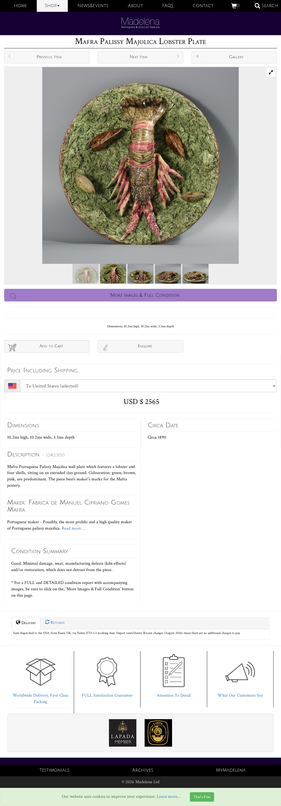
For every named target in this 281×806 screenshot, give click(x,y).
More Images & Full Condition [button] (144, 295)
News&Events (92, 5)
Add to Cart (51, 346)
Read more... (72, 528)
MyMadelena (231, 770)
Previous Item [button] (48, 57)
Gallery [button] (236, 57)
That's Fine (201, 796)
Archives (142, 770)
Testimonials (54, 770)
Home (20, 5)
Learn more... (169, 797)
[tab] (40, 678)
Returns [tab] (56, 622)
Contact (203, 5)
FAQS (167, 5)
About (135, 5)
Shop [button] (51, 5)
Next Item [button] (138, 57)
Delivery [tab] (28, 623)
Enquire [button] (145, 346)
